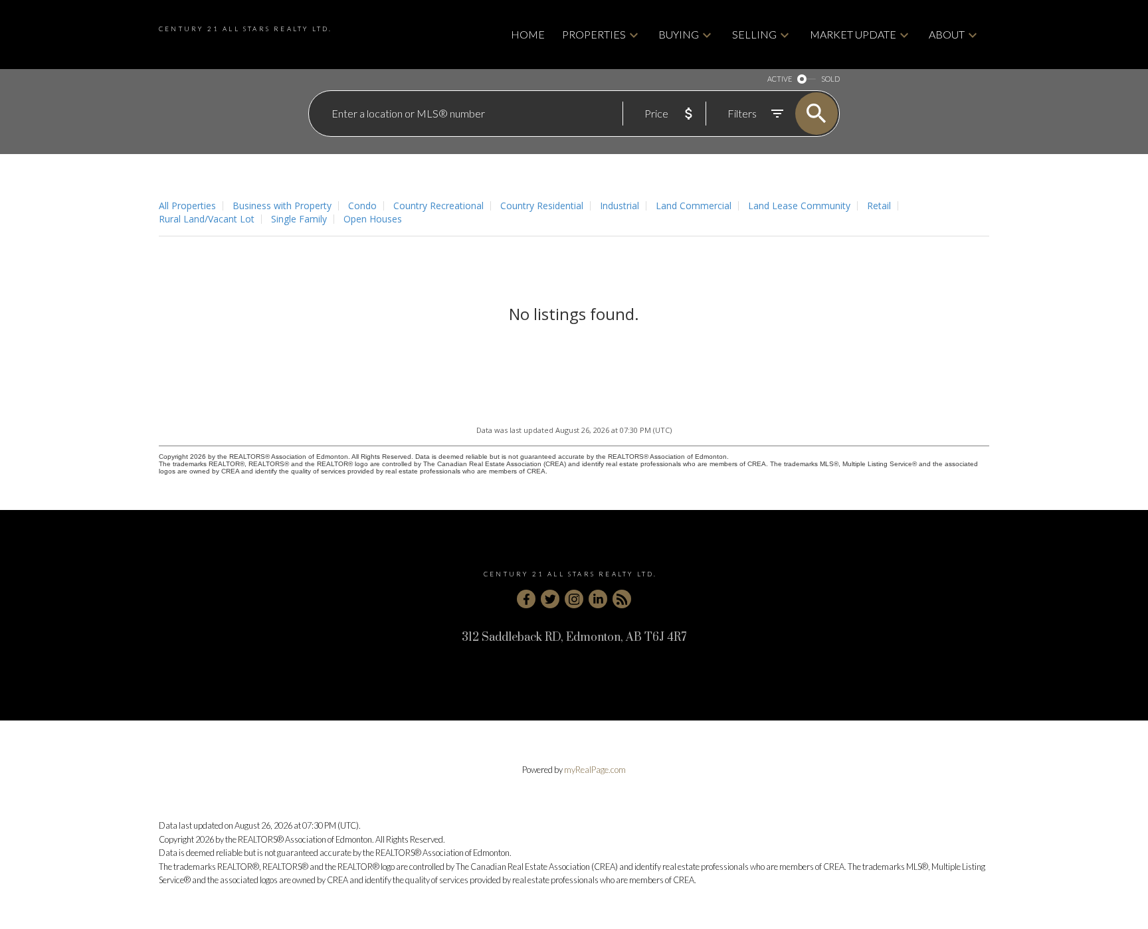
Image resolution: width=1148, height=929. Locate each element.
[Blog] (622, 599)
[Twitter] (550, 599)
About (947, 34)
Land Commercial (693, 205)
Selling (754, 34)
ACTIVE (779, 78)
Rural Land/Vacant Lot (206, 218)
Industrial (619, 205)
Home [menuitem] (528, 34)
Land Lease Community (799, 205)
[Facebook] (526, 599)
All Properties (187, 205)
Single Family (299, 218)
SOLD (830, 78)
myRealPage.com (595, 769)
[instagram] (574, 599)
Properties (594, 34)
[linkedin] (598, 599)
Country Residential (541, 205)
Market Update (853, 34)
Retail (879, 205)
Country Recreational (438, 205)
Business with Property (282, 205)
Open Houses (372, 218)
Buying (678, 34)
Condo (362, 205)
